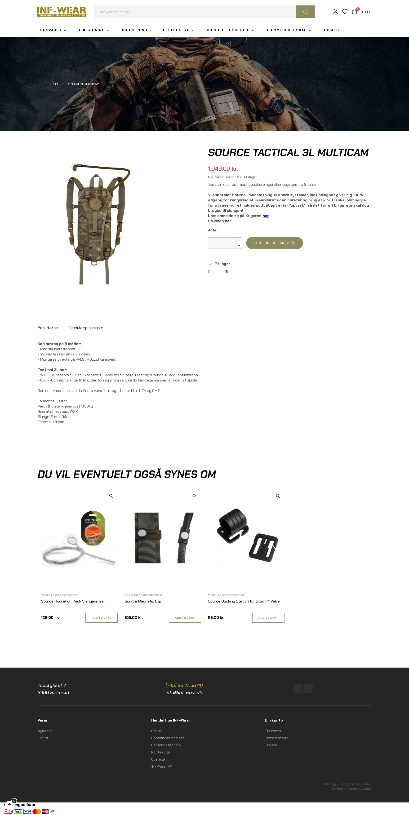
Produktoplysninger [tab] (86, 328)
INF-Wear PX (161, 766)
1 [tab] (204, 635)
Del (219, 271)
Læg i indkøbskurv (271, 243)
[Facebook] (298, 688)
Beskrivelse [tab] (48, 328)
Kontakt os (160, 752)
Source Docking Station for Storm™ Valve (244, 601)
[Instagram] (308, 688)
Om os (156, 730)
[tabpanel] (79, 560)
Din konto (273, 730)
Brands (271, 745)
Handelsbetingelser (167, 737)
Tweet (227, 271)
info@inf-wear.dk (183, 692)
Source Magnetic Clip (143, 601)
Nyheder (45, 730)
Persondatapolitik (166, 745)
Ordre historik (276, 737)
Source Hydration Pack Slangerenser (73, 601)
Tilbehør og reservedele (59, 595)
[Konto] (335, 12)
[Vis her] (111, 496)
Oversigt (158, 759)
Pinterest (234, 271)
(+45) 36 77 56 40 (184, 685)
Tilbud (43, 737)
